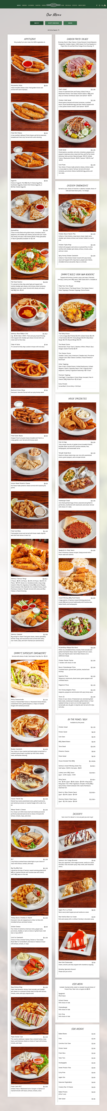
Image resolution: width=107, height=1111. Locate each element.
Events (74, 5)
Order (44, 5)
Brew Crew (82, 5)
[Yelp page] (102, 5)
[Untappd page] (104, 5)
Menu (19, 5)
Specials (68, 5)
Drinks (24, 5)
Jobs (62, 5)
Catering (31, 5)
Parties (37, 5)
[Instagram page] (99, 5)
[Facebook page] (96, 5)
